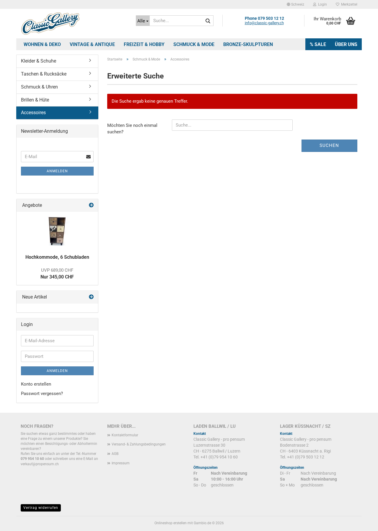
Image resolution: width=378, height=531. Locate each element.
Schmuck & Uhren (39, 87)
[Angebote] (91, 205)
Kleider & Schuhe (38, 61)
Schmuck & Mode (193, 44)
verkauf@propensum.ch (40, 464)
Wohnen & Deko (42, 44)
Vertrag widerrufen (40, 508)
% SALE (318, 44)
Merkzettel (348, 4)
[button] (295, 4)
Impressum (121, 463)
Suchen (329, 145)
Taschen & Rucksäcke (43, 74)
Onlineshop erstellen (170, 523)
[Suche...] (208, 21)
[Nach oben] (362, 522)
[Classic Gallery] (74, 23)
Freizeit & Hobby (144, 44)
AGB (115, 454)
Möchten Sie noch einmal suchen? (132, 128)
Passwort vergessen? (42, 393)
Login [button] (321, 4)
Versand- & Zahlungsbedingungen (139, 444)
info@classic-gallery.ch (264, 23)
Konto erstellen (36, 384)
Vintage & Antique (92, 44)
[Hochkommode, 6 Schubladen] (57, 231)
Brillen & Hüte (35, 100)
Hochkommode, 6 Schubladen (57, 257)
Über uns (346, 44)
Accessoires (33, 112)
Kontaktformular (125, 435)
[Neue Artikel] (91, 297)
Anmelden (57, 171)
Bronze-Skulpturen (248, 44)
